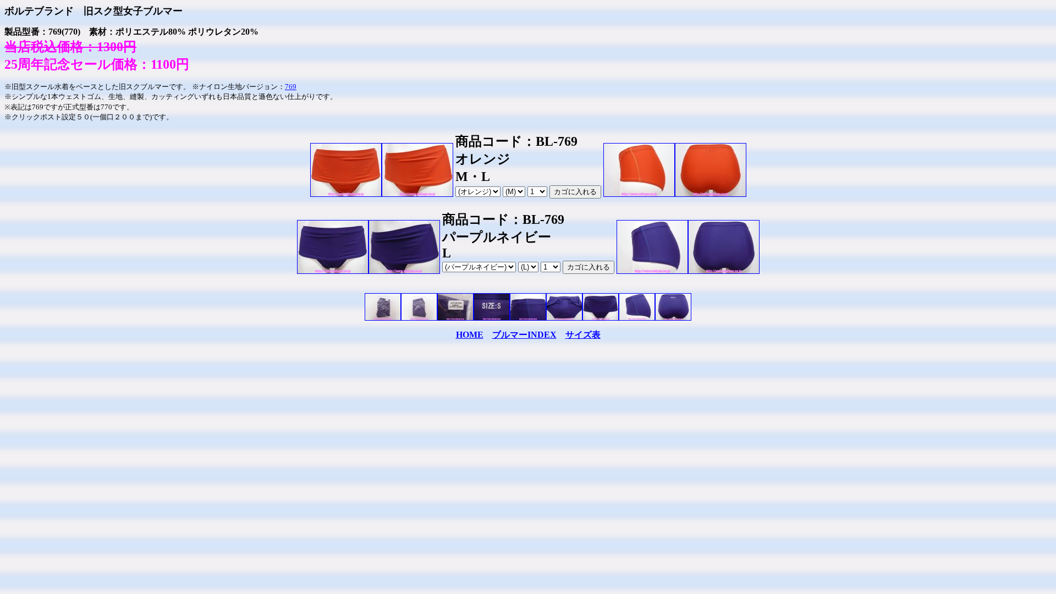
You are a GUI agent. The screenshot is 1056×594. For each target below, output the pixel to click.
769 (290, 86)
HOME (469, 334)
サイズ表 (583, 334)
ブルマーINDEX (524, 334)
